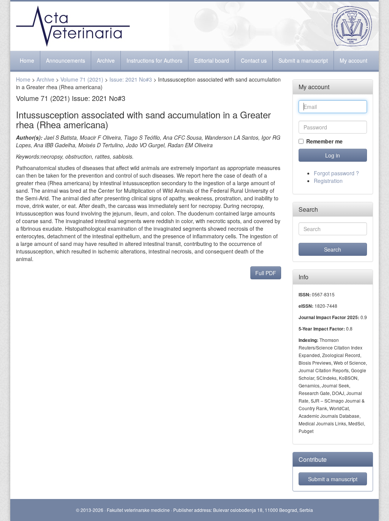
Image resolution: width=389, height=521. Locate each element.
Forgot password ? (336, 173)
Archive (106, 60)
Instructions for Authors (154, 60)
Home (27, 60)
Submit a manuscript (303, 60)
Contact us (254, 60)
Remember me (324, 141)
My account (353, 60)
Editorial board (211, 60)
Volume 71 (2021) (81, 79)
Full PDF (265, 273)
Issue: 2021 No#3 (130, 79)
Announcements (65, 60)
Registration (328, 180)
